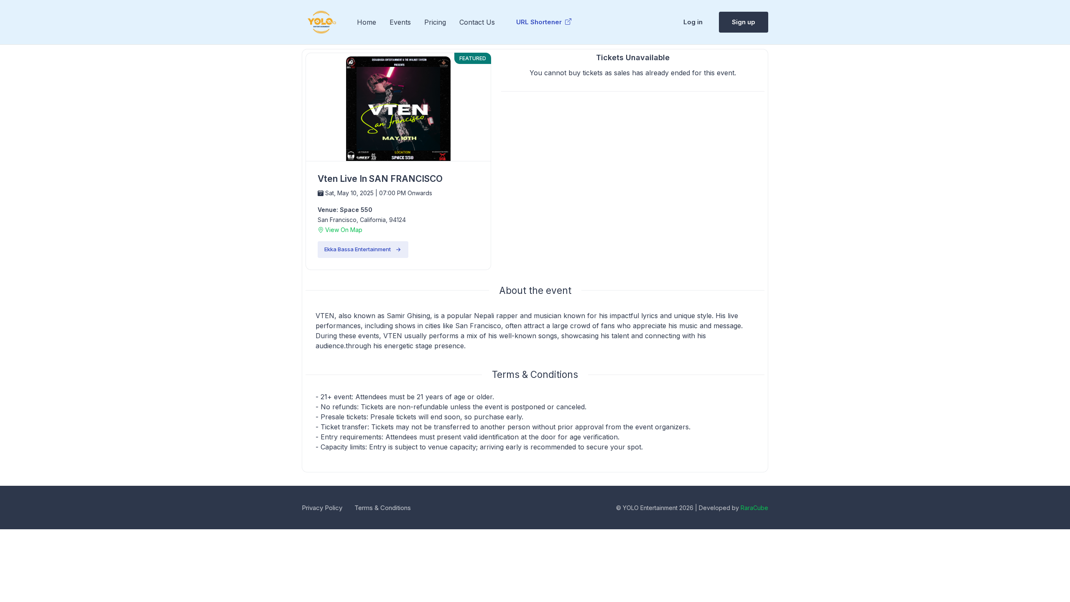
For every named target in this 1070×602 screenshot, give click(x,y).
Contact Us (477, 22)
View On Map (343, 229)
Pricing (435, 22)
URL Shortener (539, 22)
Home (366, 22)
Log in (693, 22)
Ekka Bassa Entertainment (357, 249)
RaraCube (754, 507)
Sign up (743, 22)
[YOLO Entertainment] (322, 22)
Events (400, 22)
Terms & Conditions (382, 508)
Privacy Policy (322, 508)
